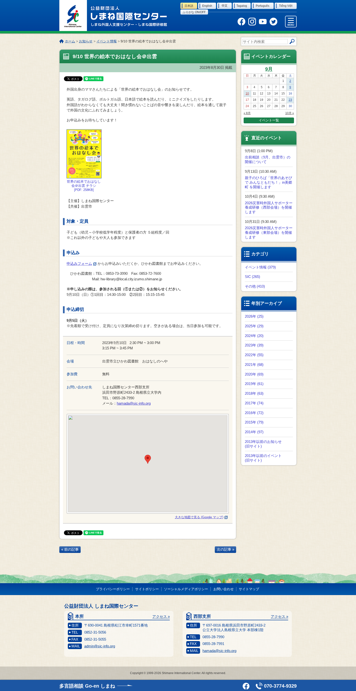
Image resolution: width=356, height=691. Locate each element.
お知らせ (86, 41)
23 (290, 100)
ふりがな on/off (194, 12)
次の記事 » (225, 549)
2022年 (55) (254, 355)
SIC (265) (252, 277)
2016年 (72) (254, 413)
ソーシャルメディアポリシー (186, 589)
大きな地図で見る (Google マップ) (199, 517)
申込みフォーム (79, 263)
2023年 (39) (254, 345)
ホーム (70, 41)
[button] (148, 459)
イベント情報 (106, 41)
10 (247, 93)
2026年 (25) (254, 316)
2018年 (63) (254, 393)
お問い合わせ (223, 589)
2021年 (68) (254, 364)
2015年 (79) (254, 422)
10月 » (289, 113)
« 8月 (247, 113)
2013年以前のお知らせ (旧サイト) (263, 444)
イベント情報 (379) (260, 267)
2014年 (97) (254, 432)
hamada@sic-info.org (134, 403)
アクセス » (161, 616)
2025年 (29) (254, 326)
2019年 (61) (254, 384)
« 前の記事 (70, 549)
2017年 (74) (254, 403)
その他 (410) (255, 286)
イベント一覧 (269, 120)
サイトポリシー (147, 589)
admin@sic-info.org (99, 646)
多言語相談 (87, 686)
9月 (269, 69)
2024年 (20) (254, 336)
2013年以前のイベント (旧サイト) (263, 458)
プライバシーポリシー (113, 589)
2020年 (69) (254, 374)
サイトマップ (249, 589)
